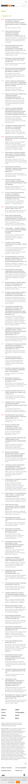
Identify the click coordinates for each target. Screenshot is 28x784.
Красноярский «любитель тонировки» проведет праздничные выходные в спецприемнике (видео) (16, 169)
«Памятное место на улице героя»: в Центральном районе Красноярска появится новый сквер (16, 403)
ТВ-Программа (19, 712)
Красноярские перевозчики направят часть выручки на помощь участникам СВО (16, 628)
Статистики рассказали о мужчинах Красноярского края (15, 583)
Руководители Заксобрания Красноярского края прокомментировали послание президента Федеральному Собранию (14, 545)
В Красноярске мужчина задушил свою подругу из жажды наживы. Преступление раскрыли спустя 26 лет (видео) (15, 155)
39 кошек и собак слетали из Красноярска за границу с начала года (16, 244)
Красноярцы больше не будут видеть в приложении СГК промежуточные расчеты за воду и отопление (15, 657)
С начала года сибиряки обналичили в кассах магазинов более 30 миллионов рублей (14, 559)
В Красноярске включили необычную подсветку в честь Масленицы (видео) (14, 530)
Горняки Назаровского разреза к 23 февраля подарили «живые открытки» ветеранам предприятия (16, 594)
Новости (3, 709)
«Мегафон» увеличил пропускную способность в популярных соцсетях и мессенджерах (15, 127)
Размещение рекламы (6, 770)
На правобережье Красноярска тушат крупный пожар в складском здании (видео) (15, 416)
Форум (17, 715)
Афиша (17, 709)
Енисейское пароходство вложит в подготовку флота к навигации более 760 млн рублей (15, 369)
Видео (17, 718)
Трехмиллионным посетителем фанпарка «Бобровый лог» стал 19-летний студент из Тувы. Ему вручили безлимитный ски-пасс (15, 259)
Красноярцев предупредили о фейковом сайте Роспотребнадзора (13, 571)
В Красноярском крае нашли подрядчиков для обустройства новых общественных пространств (15, 271)
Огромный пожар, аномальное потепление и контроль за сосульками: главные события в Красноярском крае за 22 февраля (15, 22)
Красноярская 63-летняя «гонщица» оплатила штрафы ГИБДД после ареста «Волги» (16, 696)
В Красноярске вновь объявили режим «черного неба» (14, 207)
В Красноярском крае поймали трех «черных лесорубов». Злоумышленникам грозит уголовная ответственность (16, 96)
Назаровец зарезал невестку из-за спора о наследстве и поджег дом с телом (15, 392)
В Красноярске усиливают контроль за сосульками (16, 480)
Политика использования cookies (8, 725)
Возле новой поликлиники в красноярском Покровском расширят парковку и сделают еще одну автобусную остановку (15, 217)
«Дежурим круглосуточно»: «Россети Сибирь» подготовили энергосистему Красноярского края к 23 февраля (16, 182)
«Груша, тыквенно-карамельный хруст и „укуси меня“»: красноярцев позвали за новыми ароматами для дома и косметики (16, 83)
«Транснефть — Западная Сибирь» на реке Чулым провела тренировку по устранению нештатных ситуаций (15, 230)
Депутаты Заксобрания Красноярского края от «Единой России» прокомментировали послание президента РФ (14, 454)
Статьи (3, 712)
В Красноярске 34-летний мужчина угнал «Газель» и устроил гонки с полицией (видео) (15, 494)
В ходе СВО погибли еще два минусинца (13, 641)
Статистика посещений (20, 767)
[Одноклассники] (25, 775)
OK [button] (18, 782)
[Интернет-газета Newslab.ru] (7, 5)
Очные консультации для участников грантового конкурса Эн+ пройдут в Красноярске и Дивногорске (14, 33)
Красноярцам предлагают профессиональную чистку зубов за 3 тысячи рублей (15, 616)
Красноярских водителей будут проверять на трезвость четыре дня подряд (16, 138)
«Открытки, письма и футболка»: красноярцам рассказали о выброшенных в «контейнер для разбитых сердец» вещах (15, 467)
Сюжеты (3, 715)
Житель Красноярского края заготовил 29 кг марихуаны (13, 606)
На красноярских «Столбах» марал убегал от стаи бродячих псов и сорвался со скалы (15, 283)
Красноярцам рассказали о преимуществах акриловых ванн (15, 518)
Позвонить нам (18, 770)
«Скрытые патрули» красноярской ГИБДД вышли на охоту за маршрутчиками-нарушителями (15, 439)
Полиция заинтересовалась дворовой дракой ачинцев (13, 357)
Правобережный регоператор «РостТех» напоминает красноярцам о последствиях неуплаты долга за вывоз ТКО (14, 48)
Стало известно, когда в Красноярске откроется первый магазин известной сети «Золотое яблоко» (15, 507)
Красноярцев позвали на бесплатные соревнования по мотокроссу (14, 379)
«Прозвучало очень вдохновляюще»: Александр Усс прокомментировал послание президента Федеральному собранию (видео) (14, 682)
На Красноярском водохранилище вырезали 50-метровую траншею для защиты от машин (15, 69)
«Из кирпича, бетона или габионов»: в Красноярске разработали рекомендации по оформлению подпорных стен (16, 346)
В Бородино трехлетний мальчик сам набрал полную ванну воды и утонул (15, 59)
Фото (3, 718)
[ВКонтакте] (12, 775)
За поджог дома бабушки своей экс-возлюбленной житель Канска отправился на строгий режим (16, 293)
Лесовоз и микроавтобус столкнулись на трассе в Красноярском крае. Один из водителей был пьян (13, 427)
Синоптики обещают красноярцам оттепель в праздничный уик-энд (15, 670)
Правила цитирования (6, 767)
